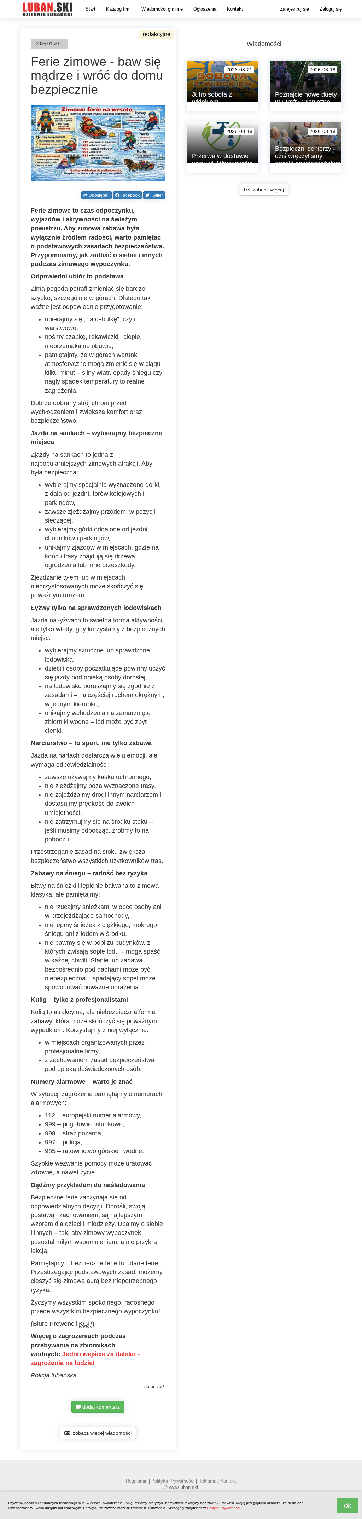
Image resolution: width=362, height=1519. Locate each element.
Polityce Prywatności (223, 1508)
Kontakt (235, 9)
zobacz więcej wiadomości (101, 1433)
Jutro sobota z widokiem (212, 98)
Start (90, 9)
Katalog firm (118, 9)
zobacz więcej (267, 189)
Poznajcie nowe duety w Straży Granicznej (306, 98)
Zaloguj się (331, 9)
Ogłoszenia (204, 9)
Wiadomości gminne (162, 9)
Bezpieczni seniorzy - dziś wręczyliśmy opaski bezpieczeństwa (307, 156)
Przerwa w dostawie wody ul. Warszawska (222, 160)
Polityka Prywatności (172, 1481)
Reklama (207, 1481)
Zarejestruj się (294, 9)
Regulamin (136, 1481)
